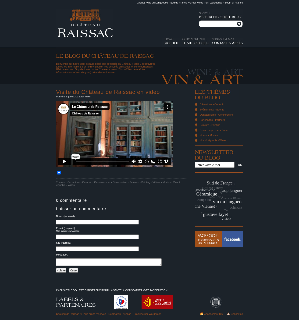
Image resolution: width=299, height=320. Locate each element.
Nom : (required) (65, 216)
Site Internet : (63, 242)
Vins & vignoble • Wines (213, 140)
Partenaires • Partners (212, 119)
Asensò (127, 314)
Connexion (237, 314)
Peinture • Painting (140, 182)
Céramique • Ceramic (80, 182)
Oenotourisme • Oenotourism (110, 182)
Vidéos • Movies (162, 182)
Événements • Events (212, 109)
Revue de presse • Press (214, 130)
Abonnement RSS (214, 314)
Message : (62, 254)
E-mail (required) (65, 228)
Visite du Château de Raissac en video (108, 92)
